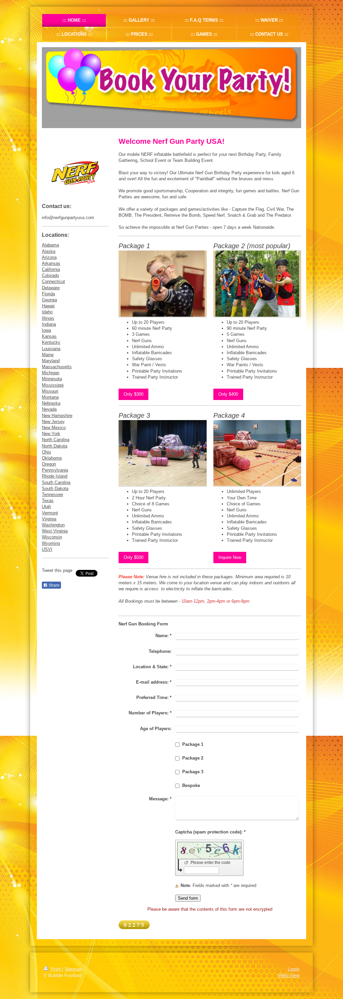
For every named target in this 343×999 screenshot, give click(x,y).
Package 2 (192, 758)
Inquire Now (229, 557)
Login (293, 969)
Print (56, 969)
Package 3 (192, 771)
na (67, 439)
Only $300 (133, 394)
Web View (288, 975)
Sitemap (73, 969)
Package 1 (192, 744)
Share (54, 585)
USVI (47, 549)
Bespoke (191, 785)
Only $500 (133, 557)
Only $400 (228, 394)
